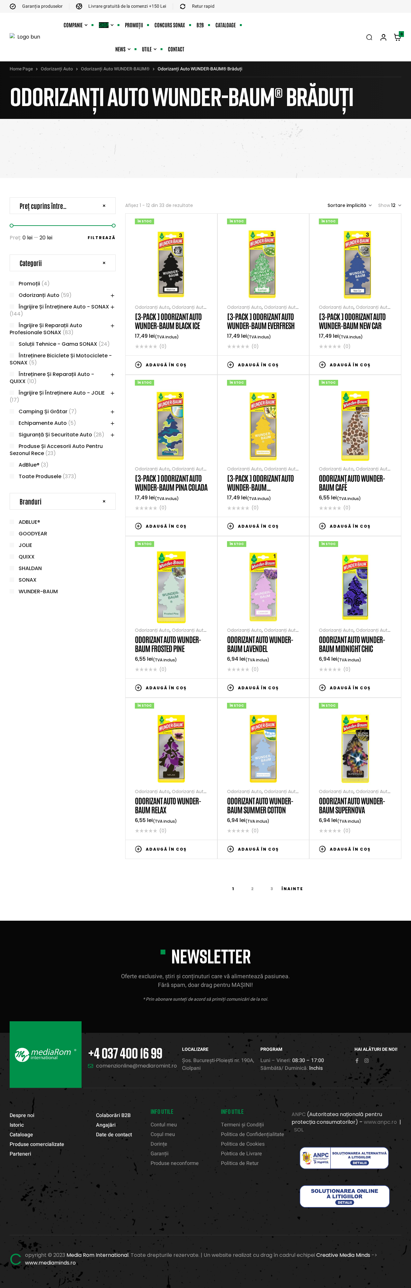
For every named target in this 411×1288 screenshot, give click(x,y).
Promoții (29, 283)
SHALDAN (30, 568)
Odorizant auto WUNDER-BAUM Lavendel (260, 643)
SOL (298, 1129)
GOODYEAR (33, 533)
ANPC (299, 1114)
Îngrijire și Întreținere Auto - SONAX (64, 306)
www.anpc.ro (380, 1122)
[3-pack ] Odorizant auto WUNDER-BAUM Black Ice (168, 320)
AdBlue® (29, 465)
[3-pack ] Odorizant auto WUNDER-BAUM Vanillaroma (260, 487)
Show (384, 205)
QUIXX (27, 556)
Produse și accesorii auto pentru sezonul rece (56, 450)
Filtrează (102, 237)
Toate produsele (40, 476)
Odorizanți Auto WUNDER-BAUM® (115, 69)
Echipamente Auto (43, 423)
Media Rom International (97, 1255)
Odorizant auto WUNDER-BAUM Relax (168, 804)
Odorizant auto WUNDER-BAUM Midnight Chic (352, 643)
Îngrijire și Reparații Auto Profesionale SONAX (46, 329)
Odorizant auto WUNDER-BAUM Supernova (352, 804)
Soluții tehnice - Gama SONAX (58, 344)
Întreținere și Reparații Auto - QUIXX (52, 378)
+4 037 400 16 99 (125, 1053)
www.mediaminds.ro (50, 1262)
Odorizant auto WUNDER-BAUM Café (352, 482)
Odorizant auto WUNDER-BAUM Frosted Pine (168, 643)
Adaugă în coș (166, 365)
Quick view (204, 364)
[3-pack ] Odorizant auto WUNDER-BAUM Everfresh (260, 320)
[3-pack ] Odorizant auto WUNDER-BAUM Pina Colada (171, 482)
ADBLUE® (29, 522)
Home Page (21, 69)
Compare (195, 364)
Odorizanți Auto (57, 69)
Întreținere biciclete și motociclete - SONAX (61, 359)
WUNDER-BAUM (38, 591)
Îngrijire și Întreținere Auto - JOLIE (62, 393)
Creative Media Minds (343, 1255)
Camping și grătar (43, 411)
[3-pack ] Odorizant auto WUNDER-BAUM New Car (352, 320)
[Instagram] (366, 1060)
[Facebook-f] (356, 1060)
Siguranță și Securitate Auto (55, 434)
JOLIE (25, 545)
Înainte (292, 888)
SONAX (28, 580)
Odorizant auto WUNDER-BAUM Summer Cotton (260, 804)
